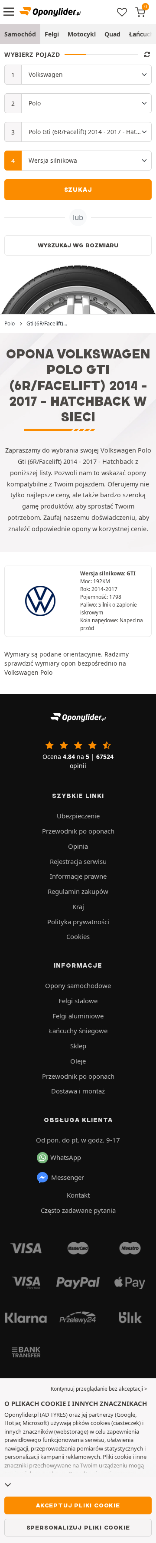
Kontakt (78, 1195)
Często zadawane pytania (78, 1210)
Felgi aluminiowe (78, 1015)
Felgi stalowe (78, 1000)
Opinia (78, 846)
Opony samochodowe (78, 985)
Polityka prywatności (78, 921)
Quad (112, 34)
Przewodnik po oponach (78, 831)
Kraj (78, 906)
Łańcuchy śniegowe (78, 1030)
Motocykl (82, 34)
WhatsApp (65, 1157)
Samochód (20, 34)
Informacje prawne (78, 876)
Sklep (78, 1045)
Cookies (78, 936)
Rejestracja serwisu (78, 861)
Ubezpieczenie (78, 815)
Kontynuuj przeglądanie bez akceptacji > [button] (99, 1388)
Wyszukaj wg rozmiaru (78, 245)
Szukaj (78, 190)
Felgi (52, 34)
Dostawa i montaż (78, 1091)
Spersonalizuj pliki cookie (78, 1527)
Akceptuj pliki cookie (78, 1505)
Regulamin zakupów (78, 891)
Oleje (78, 1061)
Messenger (67, 1177)
